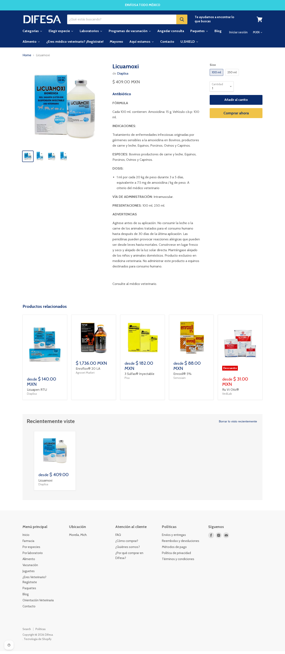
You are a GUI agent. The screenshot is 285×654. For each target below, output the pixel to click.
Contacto (29, 606)
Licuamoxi (45, 480)
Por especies (31, 547)
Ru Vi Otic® (230, 390)
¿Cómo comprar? (126, 541)
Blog (26, 594)
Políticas (40, 629)
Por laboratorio (33, 553)
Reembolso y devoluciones (180, 541)
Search (27, 629)
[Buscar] (181, 19)
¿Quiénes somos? (127, 547)
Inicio (26, 535)
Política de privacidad (176, 553)
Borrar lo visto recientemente (238, 421)
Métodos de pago (174, 547)
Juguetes (29, 571)
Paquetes (29, 588)
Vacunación (30, 565)
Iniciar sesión (238, 32)
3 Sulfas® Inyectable (139, 374)
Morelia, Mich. (78, 535)
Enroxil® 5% (182, 374)
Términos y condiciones (178, 559)
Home (27, 55)
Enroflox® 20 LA (88, 369)
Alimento (29, 559)
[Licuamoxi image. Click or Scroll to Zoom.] (65, 105)
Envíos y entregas (174, 535)
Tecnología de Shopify (38, 639)
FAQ (118, 535)
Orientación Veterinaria (38, 600)
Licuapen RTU (37, 390)
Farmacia (28, 541)
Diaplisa (122, 73)
